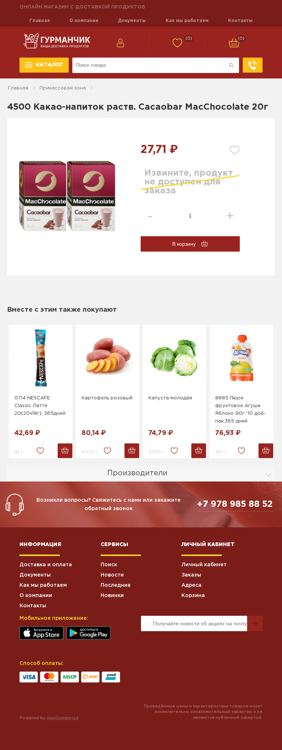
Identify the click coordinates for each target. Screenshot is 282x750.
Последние (116, 585)
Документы (132, 21)
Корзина (193, 595)
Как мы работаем (187, 21)
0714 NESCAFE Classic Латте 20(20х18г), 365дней (39, 406)
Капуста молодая (170, 398)
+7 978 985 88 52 (235, 504)
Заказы (191, 575)
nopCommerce (63, 718)
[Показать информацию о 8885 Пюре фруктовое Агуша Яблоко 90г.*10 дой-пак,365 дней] (241, 358)
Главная (39, 21)
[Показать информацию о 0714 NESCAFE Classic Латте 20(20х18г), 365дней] (40, 358)
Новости (112, 575)
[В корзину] (65, 450)
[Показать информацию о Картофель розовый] (108, 358)
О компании (83, 21)
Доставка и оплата (45, 565)
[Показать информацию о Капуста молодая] (174, 358)
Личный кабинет (204, 565)
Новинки (112, 595)
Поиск (109, 565)
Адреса (191, 585)
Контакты (240, 21)
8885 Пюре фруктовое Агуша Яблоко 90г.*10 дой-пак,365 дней (240, 409)
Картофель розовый (107, 398)
